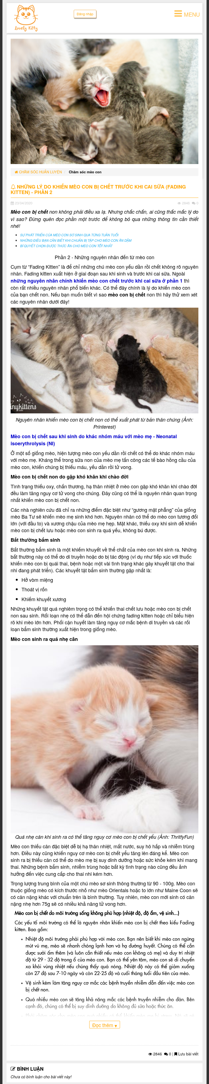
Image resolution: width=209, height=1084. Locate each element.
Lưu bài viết (187, 1053)
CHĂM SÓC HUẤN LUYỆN (40, 171)
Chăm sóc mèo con (85, 171)
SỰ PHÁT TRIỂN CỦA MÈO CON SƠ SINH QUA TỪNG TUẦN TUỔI (69, 235)
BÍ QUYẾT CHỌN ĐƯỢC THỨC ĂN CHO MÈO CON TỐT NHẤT (66, 246)
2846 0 (161, 1053)
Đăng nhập (85, 13)
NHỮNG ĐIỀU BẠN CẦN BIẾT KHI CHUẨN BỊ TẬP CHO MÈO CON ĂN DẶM (75, 240)
